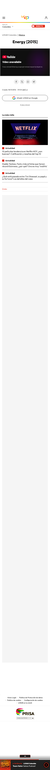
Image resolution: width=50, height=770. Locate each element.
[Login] (46, 17)
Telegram (33, 81)
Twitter (22, 81)
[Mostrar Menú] (3, 17)
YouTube (25, 676)
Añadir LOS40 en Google (27, 98)
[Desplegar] (25, 756)
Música (22, 35)
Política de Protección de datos (31, 698)
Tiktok (14, 676)
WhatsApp (28, 81)
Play (46, 765)
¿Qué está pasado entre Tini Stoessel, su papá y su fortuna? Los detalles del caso (24, 177)
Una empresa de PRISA (25, 711)
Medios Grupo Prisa (25, 718)
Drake (4, 189)
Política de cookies (14, 700)
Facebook (16, 81)
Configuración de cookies (33, 700)
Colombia (6, 27)
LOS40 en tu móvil (25, 703)
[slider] (25, 759)
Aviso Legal (11, 698)
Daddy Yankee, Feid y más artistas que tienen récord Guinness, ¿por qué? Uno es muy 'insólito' (24, 165)
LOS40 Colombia (25, 17)
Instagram (20, 676)
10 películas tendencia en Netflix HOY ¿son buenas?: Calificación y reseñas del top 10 (22, 152)
